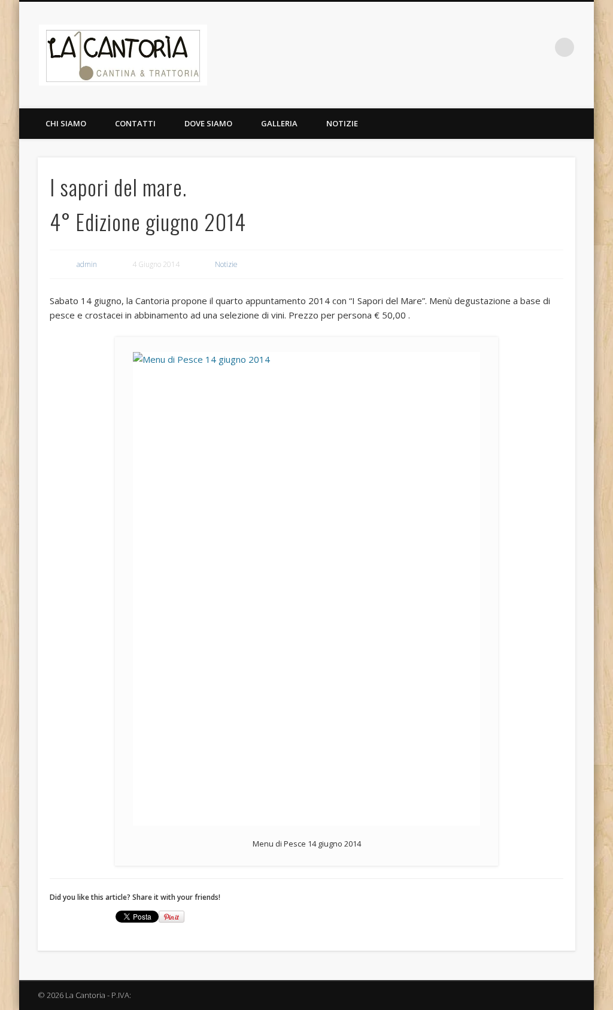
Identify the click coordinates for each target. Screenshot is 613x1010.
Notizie (342, 123)
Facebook (515, 47)
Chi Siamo (65, 123)
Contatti (135, 123)
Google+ (540, 47)
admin (87, 264)
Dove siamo (208, 123)
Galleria (279, 123)
